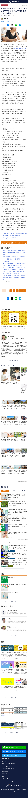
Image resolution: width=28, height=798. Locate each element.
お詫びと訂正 (5, 778)
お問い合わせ (5, 771)
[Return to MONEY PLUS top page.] (14, 1)
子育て (7, 21)
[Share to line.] (16, 25)
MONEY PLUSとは (6, 759)
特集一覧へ (14, 601)
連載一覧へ (14, 697)
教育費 (2, 21)
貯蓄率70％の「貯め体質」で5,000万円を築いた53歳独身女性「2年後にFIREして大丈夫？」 (14, 253)
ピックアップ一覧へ (14, 570)
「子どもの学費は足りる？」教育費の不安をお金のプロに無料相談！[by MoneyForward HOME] (15, 235)
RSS (3, 776)
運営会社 (4, 761)
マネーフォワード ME (7, 781)
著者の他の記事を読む (14, 360)
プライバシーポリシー (7, 766)
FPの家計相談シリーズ (19, 49)
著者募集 (4, 773)
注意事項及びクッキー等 (8, 769)
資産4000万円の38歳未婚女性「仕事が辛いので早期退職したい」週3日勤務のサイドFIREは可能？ (14, 259)
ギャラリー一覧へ (14, 732)
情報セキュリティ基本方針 (8, 764)
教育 (12, 21)
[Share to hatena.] (20, 25)
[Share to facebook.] (8, 25)
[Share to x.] (12, 25)
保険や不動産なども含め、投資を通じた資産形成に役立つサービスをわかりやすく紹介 (14, 278)
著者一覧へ (14, 635)
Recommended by (21, 481)
